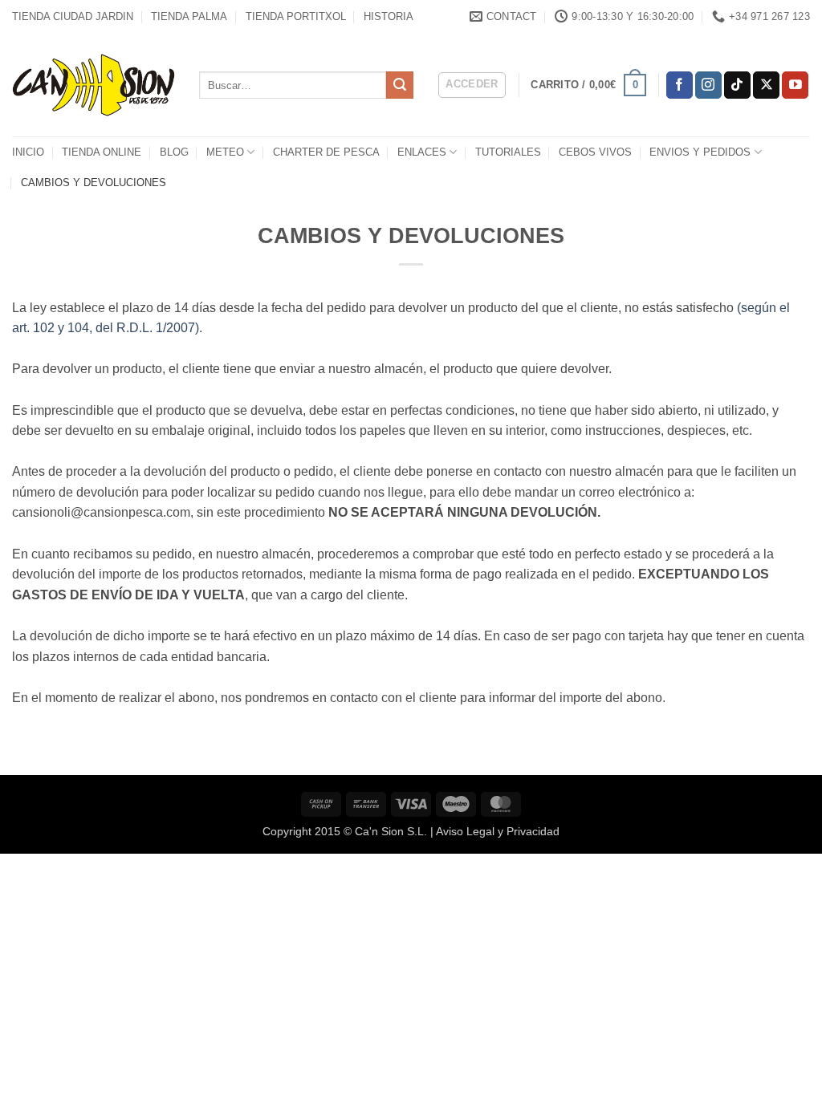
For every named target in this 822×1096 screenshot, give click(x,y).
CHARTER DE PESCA (326, 152)
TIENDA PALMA (189, 16)
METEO (225, 152)
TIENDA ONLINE (101, 152)
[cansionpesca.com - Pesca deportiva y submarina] (93, 85)
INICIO (28, 152)
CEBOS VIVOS (595, 152)
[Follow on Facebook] (679, 85)
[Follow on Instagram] (708, 85)
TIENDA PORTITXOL (296, 16)
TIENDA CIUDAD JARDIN (72, 16)
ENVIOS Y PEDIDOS (700, 152)
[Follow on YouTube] (795, 85)
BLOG (174, 152)
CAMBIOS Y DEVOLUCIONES (93, 183)
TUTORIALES (508, 152)
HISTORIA (388, 16)
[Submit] (399, 85)
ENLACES (421, 152)
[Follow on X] (766, 85)
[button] (472, 85)
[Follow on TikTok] (737, 85)
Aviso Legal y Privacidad (498, 831)
